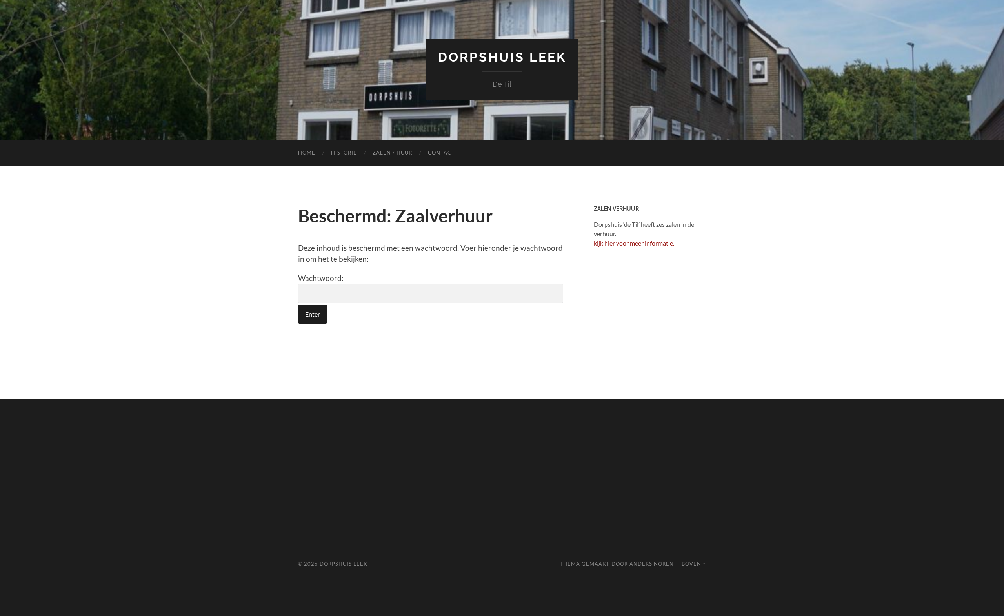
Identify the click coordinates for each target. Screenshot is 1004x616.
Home (306, 152)
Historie (344, 152)
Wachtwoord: (321, 277)
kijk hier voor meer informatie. (634, 243)
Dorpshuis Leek (502, 57)
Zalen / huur (392, 152)
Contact (441, 152)
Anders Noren (651, 564)
